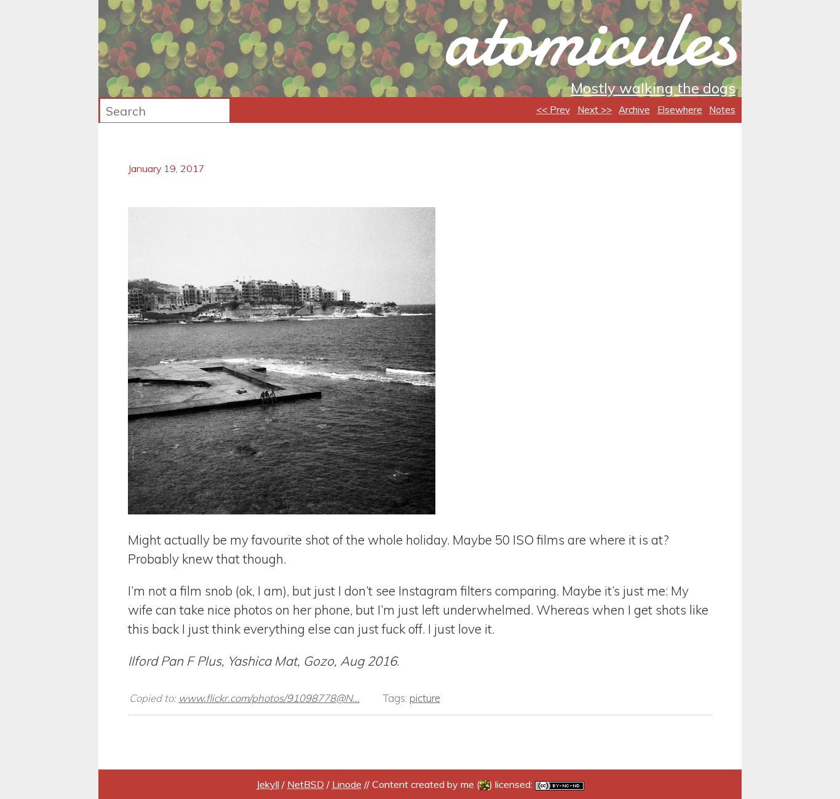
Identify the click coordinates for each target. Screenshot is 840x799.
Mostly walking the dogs (653, 88)
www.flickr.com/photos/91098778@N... (269, 697)
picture (425, 697)
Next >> (594, 110)
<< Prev (553, 110)
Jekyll (267, 784)
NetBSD (305, 784)
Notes (722, 110)
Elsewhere (679, 110)
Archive (634, 110)
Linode (347, 784)
